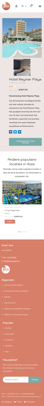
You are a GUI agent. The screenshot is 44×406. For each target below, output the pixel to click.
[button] (40, 6)
